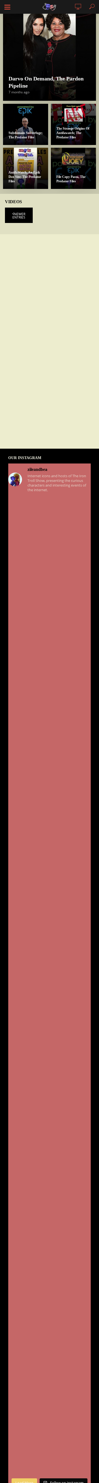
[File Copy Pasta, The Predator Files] (73, 168)
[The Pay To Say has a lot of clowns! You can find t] (49, 1304)
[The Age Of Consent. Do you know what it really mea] (49, 620)
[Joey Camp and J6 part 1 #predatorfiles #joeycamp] (49, 1206)
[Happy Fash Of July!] (49, 717)
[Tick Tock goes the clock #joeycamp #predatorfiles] (49, 1108)
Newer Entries (18, 216)
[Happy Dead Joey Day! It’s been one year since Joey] (49, 1060)
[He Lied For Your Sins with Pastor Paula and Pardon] (49, 1011)
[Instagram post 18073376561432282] (49, 571)
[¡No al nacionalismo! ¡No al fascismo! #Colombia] (49, 766)
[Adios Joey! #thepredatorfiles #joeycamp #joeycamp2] (49, 815)
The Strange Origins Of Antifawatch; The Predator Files (72, 133)
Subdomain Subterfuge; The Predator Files (26, 135)
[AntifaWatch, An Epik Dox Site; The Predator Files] (25, 168)
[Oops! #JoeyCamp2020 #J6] (49, 913)
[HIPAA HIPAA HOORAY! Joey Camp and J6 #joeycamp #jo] (49, 1157)
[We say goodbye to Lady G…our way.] (49, 669)
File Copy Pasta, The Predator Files (71, 179)
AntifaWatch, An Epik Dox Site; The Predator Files (25, 177)
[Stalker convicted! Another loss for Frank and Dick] (49, 1353)
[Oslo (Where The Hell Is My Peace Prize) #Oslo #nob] (49, 1402)
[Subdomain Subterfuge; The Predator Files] (25, 124)
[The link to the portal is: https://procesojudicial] (49, 1255)
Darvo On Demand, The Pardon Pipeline (46, 82)
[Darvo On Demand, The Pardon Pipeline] (49, 54)
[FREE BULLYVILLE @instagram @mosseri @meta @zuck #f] (49, 522)
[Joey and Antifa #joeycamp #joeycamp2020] (49, 864)
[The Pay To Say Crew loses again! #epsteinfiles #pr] (49, 1451)
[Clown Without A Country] (49, 962)
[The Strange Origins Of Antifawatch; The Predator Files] (73, 124)
